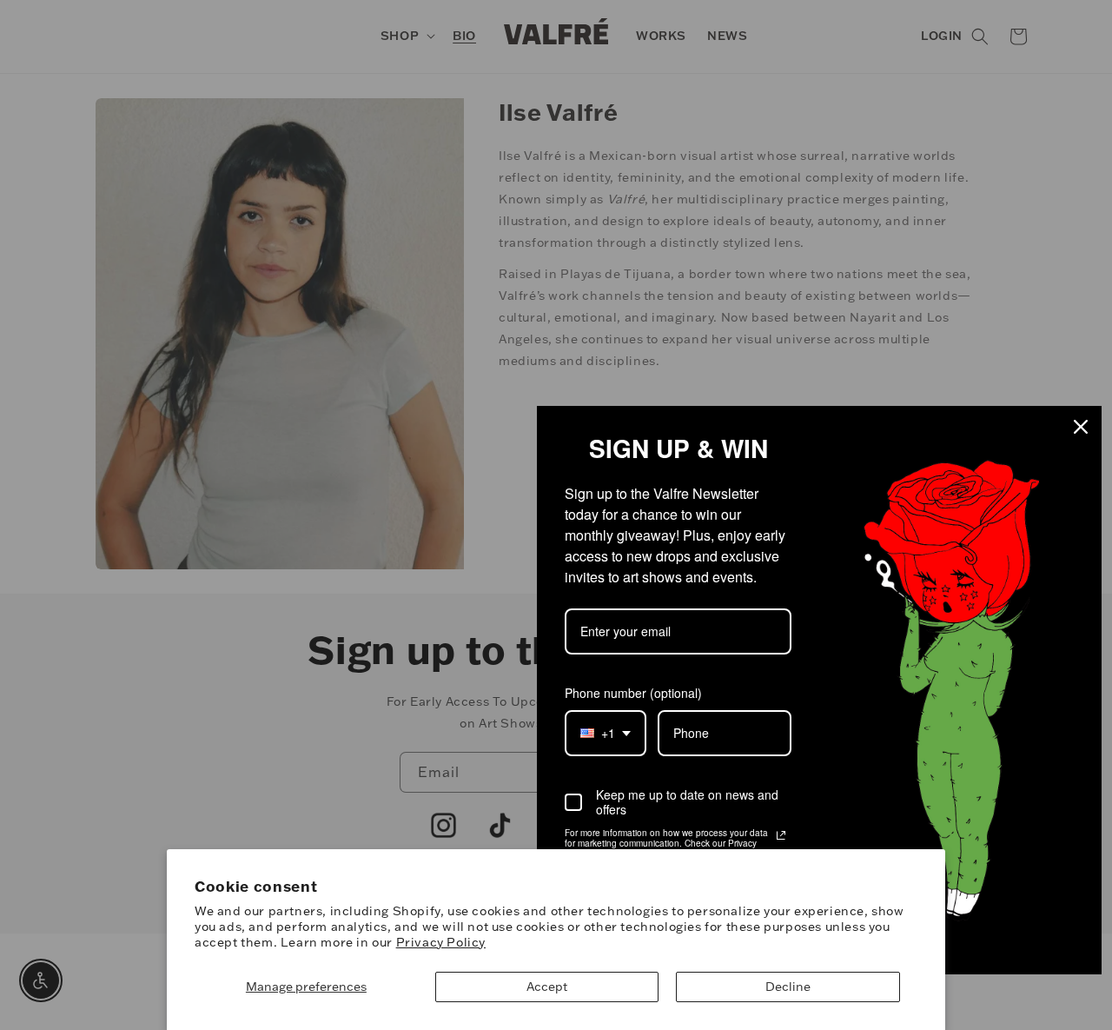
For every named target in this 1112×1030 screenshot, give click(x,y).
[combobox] (605, 733)
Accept (546, 986)
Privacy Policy (441, 942)
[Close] (1081, 427)
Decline (788, 986)
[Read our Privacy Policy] (781, 835)
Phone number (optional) (633, 692)
